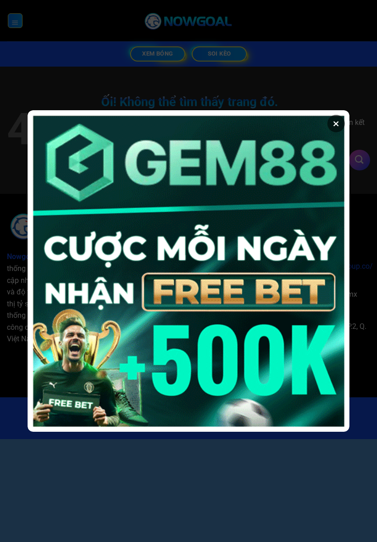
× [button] (336, 123)
